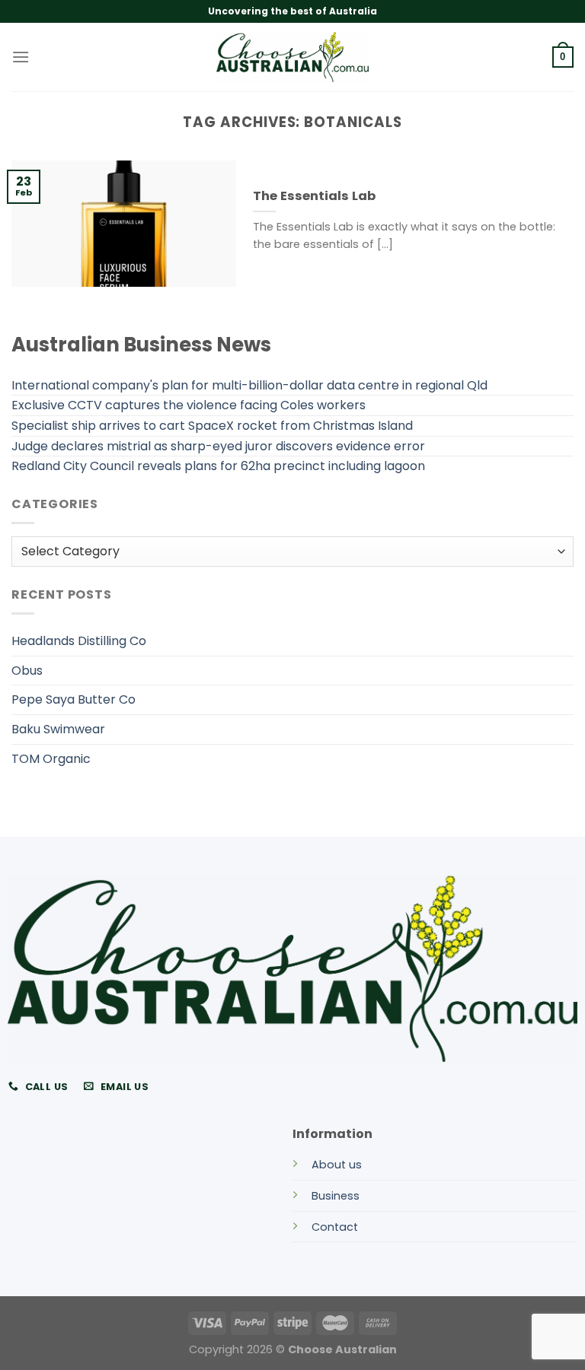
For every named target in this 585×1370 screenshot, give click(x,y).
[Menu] (20, 56)
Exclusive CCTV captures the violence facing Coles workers (188, 405)
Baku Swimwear (58, 729)
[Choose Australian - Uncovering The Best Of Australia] (292, 57)
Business (336, 1195)
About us (337, 1164)
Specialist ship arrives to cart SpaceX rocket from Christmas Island (212, 425)
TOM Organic (51, 759)
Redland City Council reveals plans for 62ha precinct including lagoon (218, 466)
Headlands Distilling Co (78, 641)
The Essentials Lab (314, 196)
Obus (27, 670)
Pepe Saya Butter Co (73, 699)
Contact (335, 1227)
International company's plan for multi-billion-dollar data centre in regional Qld (249, 385)
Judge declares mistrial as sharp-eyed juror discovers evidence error (218, 446)
